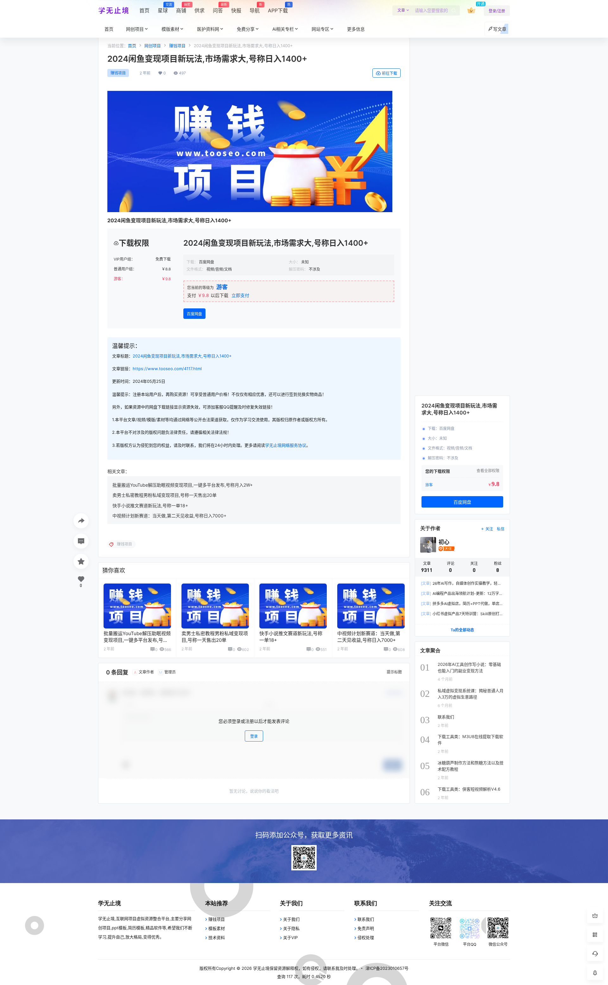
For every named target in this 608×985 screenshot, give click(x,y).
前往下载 (389, 73)
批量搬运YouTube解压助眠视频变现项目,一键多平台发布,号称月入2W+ (182, 485)
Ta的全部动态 (462, 630)
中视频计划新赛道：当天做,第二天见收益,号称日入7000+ (169, 515)
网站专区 (320, 29)
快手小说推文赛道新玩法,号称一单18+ (150, 505)
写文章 (499, 29)
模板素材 (216, 928)
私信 (500, 529)
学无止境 (260, 968)
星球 (163, 8)
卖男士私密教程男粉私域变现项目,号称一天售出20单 (164, 495)
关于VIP (290, 937)
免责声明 (366, 928)
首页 (144, 10)
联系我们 (366, 919)
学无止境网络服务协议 (285, 445)
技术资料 (216, 937)
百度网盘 (194, 314)
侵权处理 (366, 937)
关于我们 (291, 919)
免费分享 (246, 29)
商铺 (181, 8)
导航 (255, 8)
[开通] (471, 10)
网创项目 (135, 29)
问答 (218, 8)
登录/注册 (497, 11)
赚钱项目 (177, 45)
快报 (236, 10)
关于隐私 (291, 928)
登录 (254, 736)
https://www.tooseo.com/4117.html (167, 368)
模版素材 (170, 29)
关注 (489, 529)
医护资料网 (208, 29)
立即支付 (240, 295)
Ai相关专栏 (283, 29)
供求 (199, 10)
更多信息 (356, 29)
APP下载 (278, 8)
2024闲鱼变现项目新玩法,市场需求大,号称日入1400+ (182, 355)
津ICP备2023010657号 (386, 968)
